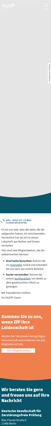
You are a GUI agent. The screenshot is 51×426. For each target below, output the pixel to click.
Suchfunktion (22, 278)
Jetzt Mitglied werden (18, 350)
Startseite (16, 265)
